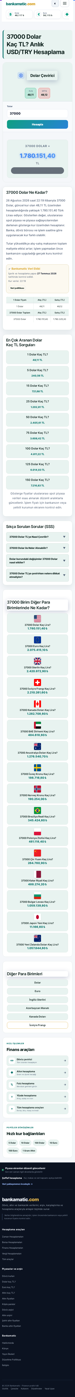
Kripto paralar (8, 1304)
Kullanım (25, 1388)
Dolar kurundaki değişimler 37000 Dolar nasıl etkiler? (37, 560)
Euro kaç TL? (8, 1287)
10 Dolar (25, 1142)
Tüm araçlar (8, 1259)
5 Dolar (12, 1142)
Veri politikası (17, 288)
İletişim (5, 1365)
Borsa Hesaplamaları (12, 1242)
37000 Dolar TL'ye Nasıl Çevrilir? (37, 536)
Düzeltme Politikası (11, 1359)
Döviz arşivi (8, 1309)
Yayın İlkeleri (8, 1354)
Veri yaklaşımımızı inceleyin (17, 1184)
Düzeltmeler (36, 1388)
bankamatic (20, 1199)
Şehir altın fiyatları (11, 1320)
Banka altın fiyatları (11, 1326)
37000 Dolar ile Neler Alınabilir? (37, 547)
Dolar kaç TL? (9, 1281)
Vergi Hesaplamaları (11, 1253)
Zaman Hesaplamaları (12, 1236)
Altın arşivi (7, 1315)
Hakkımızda (8, 1343)
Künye (5, 1348)
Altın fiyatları (8, 1298)
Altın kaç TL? (8, 1292)
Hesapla (37, 124)
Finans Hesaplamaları (12, 1247)
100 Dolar (39, 1142)
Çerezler (14, 1388)
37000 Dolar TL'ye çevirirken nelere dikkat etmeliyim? (37, 575)
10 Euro (53, 1142)
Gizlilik (5, 1388)
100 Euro (13, 1150)
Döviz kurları (8, 1276)
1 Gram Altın (29, 1150)
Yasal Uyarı (50, 1388)
